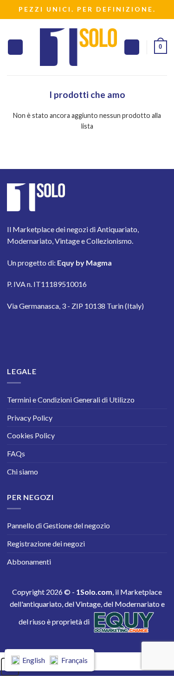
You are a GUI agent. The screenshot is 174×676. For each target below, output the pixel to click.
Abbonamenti (29, 561)
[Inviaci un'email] (98, 333)
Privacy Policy (29, 417)
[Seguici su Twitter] (72, 333)
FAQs (16, 453)
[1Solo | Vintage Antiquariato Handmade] (78, 46)
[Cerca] (131, 47)
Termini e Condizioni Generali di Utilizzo (71, 399)
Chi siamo (22, 471)
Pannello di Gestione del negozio (58, 525)
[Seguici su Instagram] (46, 333)
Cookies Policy (31, 435)
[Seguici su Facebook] (20, 333)
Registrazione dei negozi (46, 543)
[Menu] (15, 47)
